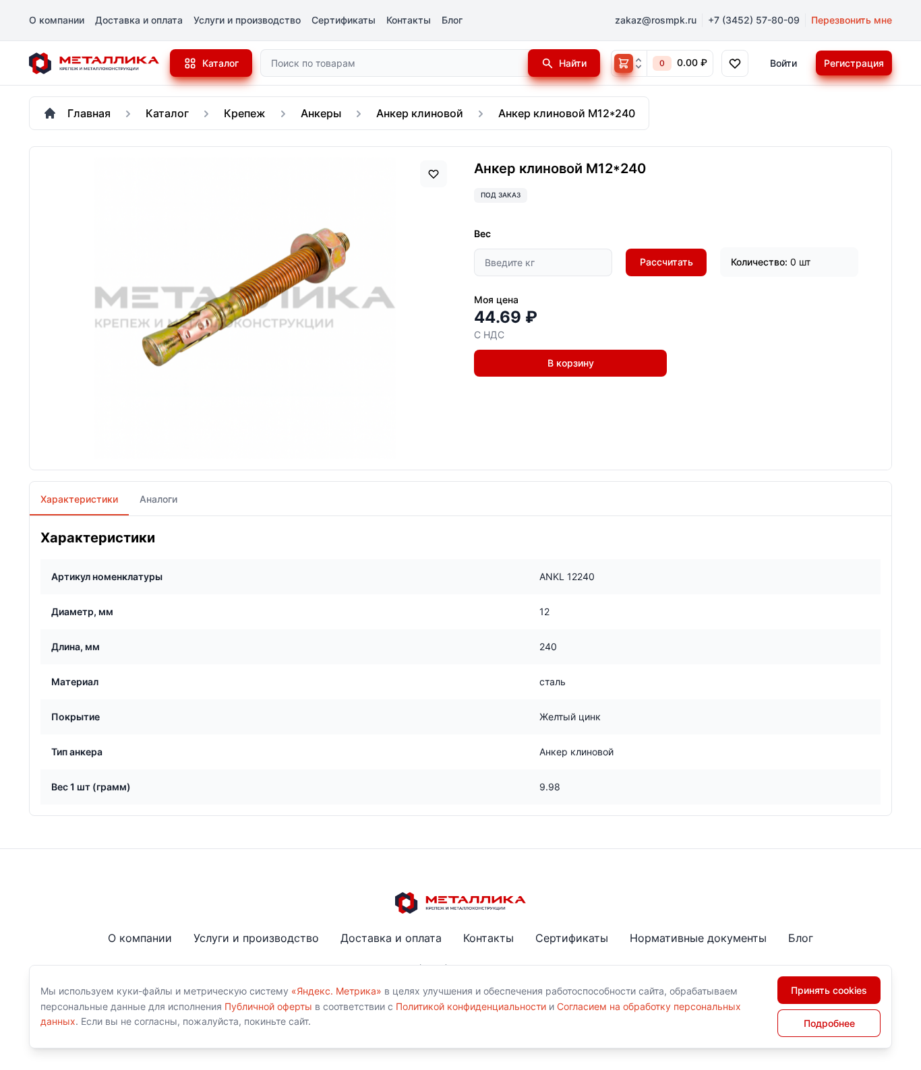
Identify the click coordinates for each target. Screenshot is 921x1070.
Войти (783, 63)
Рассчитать (666, 262)
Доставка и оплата (139, 20)
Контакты (408, 20)
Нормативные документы (698, 938)
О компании (56, 20)
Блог (452, 20)
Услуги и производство (247, 20)
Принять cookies (829, 990)
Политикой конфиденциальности (471, 1006)
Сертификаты (343, 20)
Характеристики (79, 499)
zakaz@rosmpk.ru (655, 20)
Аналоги (158, 499)
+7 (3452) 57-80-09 (754, 20)
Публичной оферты (268, 1006)
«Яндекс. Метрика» (336, 991)
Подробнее (829, 1023)
